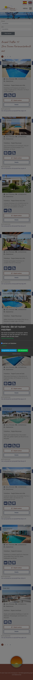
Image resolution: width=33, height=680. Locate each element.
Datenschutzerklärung (7, 338)
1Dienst (3, 345)
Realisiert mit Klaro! (16, 353)
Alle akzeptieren (22, 350)
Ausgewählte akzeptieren (9, 350)
